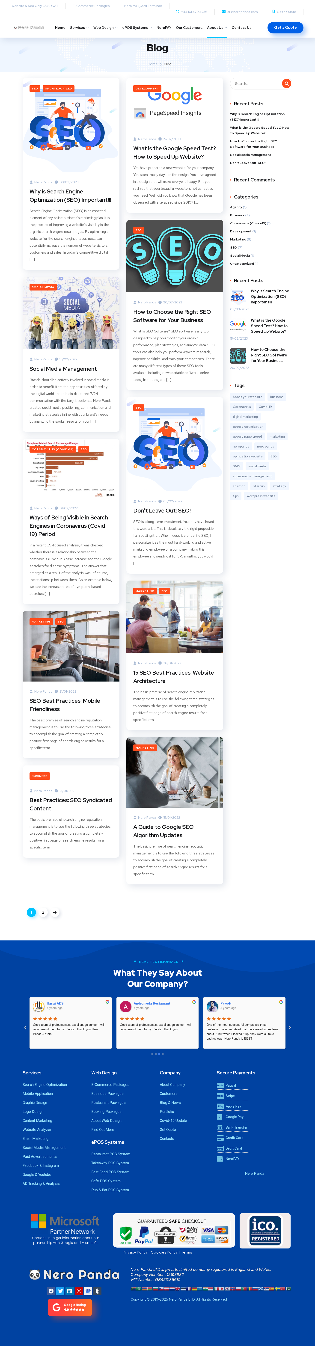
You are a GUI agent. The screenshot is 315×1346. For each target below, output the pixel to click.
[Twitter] (60, 1291)
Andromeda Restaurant (152, 1003)
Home (60, 27)
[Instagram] (79, 1291)
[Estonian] (183, 1288)
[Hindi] (205, 1288)
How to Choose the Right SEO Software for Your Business (172, 316)
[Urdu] (288, 1288)
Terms (186, 1252)
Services (77, 27)
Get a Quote (286, 12)
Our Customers (189, 27)
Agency (236, 207)
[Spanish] (271, 1288)
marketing (277, 436)
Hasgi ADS (55, 1003)
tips (236, 496)
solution (239, 486)
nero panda (265, 446)
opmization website (248, 456)
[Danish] (166, 1288)
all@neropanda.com (242, 12)
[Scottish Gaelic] (260, 1288)
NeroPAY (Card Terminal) (143, 6)
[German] (194, 1288)
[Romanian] (249, 1288)
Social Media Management (63, 368)
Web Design (103, 27)
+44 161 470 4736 (194, 12)
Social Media (43, 287)
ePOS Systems (135, 27)
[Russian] (255, 1288)
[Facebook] (51, 1291)
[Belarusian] (150, 1288)
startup (259, 486)
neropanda (241, 446)
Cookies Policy (164, 1252)
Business (40, 776)
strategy (279, 486)
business (276, 397)
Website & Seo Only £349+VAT (35, 6)
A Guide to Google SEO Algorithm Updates (163, 831)
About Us (215, 27)
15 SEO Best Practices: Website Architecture (173, 677)
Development (147, 88)
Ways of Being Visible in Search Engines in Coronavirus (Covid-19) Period (69, 526)
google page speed (247, 436)
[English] (177, 1288)
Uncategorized (58, 88)
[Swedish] (277, 1288)
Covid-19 (265, 407)
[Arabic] (139, 1288)
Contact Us (241, 27)
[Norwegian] (233, 1288)
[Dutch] (172, 1288)
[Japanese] (222, 1288)
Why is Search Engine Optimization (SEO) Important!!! (70, 195)
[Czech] (161, 1288)
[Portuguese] (244, 1288)
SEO (35, 88)
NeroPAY (164, 27)
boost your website (247, 397)
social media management (252, 476)
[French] (188, 1288)
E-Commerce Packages (91, 6)
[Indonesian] (211, 1288)
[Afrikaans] (133, 1288)
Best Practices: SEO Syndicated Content (71, 804)
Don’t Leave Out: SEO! (162, 510)
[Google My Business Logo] (88, 1291)
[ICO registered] (265, 1230)
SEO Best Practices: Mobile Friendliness (65, 705)
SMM (237, 466)
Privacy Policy (135, 1252)
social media (257, 466)
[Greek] (199, 1288)
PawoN (225, 1003)
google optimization (248, 426)
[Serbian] (266, 1288)
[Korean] (227, 1288)
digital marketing (245, 417)
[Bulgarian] (155, 1288)
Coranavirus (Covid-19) (53, 449)
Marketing (145, 591)
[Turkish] (282, 1288)
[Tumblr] (97, 1291)
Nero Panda (43, 182)
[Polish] (238, 1288)
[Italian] (216, 1288)
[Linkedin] (69, 1291)
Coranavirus (242, 407)
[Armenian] (144, 1288)
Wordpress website (261, 496)
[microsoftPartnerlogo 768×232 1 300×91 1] (65, 1223)
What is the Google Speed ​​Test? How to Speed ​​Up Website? (174, 152)
